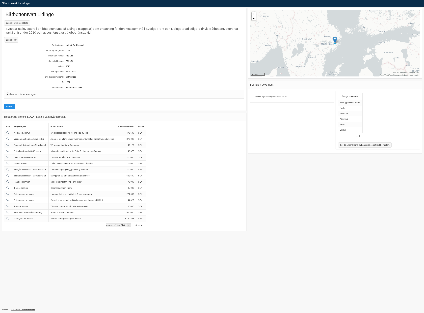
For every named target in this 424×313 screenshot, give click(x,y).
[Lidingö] (335, 40)
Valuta (61, 66)
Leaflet (416, 75)
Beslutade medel (56, 56)
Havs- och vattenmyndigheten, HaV (405, 72)
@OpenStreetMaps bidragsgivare (400, 75)
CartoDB (383, 75)
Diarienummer (57, 87)
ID (63, 82)
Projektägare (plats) (55, 50)
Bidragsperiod (57, 72)
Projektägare (58, 45)
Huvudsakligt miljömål (54, 77)
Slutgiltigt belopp (56, 61)
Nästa (138, 225)
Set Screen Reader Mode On (23, 310)
